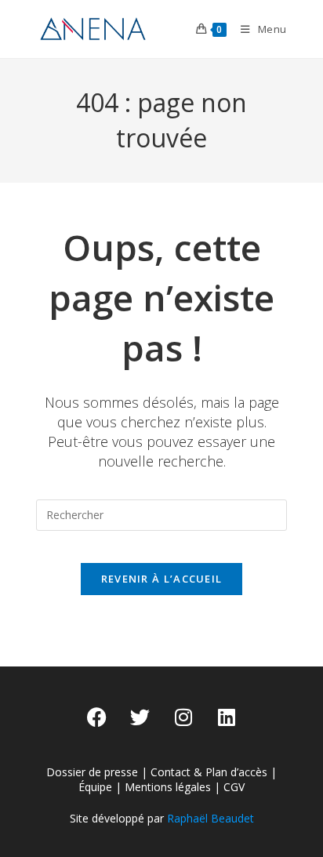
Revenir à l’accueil (162, 579)
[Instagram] (183, 717)
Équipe (95, 786)
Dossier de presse (92, 771)
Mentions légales (168, 786)
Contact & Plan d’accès (209, 771)
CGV (234, 786)
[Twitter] (140, 717)
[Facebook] (97, 717)
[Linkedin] (226, 717)
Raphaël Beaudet (210, 818)
